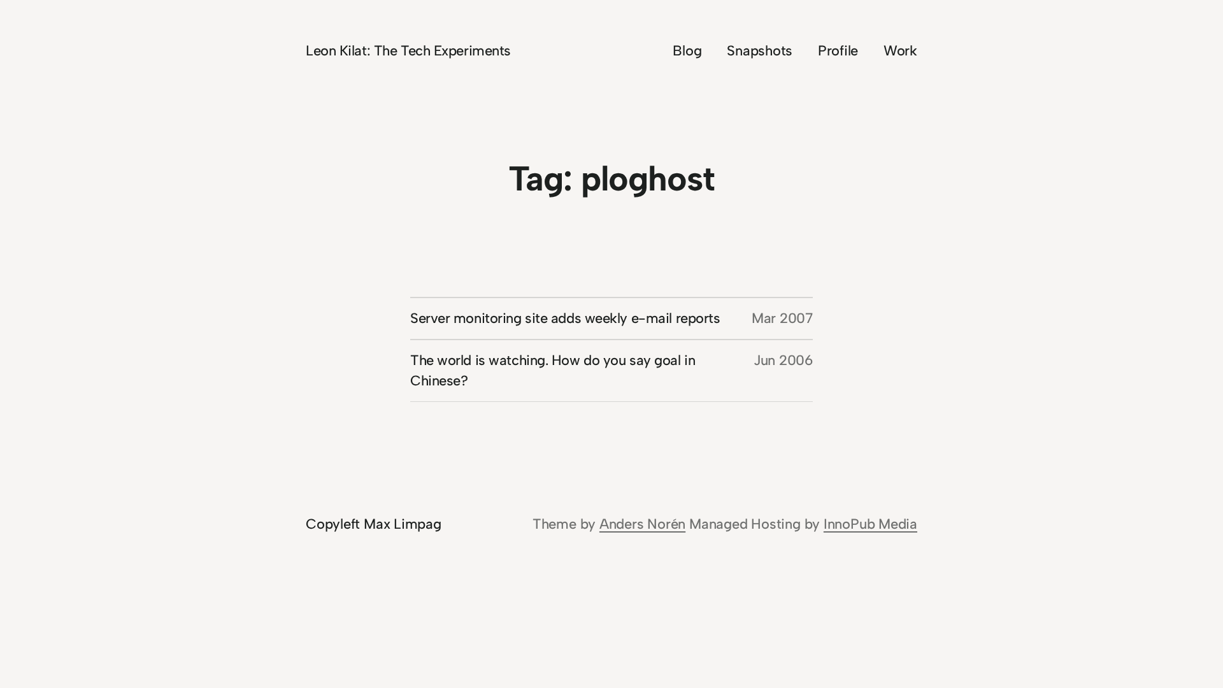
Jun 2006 (783, 360)
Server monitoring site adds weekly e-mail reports (565, 318)
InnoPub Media (870, 524)
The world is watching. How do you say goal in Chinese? (552, 370)
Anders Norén (642, 524)
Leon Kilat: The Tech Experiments (408, 50)
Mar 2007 (782, 318)
